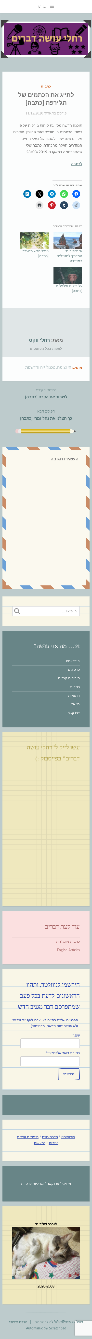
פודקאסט (73, 661)
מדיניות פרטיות (32, 1184)
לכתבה (76, 164)
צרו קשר (74, 713)
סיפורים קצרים (69, 678)
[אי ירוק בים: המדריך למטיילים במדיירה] (67, 240)
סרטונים (74, 669)
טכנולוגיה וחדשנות (40, 367)
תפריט (43, 6)
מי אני (75, 704)
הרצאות (74, 695)
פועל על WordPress (68, 1322)
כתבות (46, 86)
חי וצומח (64, 367)
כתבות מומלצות (68, 941)
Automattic (34, 1328)
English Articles (68, 950)
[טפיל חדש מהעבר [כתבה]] (34, 240)
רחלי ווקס (39, 340)
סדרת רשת (50, 1137)
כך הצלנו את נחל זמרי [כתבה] (46, 414)
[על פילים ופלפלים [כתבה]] (67, 275)
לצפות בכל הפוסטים (46, 349)
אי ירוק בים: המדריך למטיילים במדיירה (69, 256)
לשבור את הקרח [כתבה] (46, 393)
